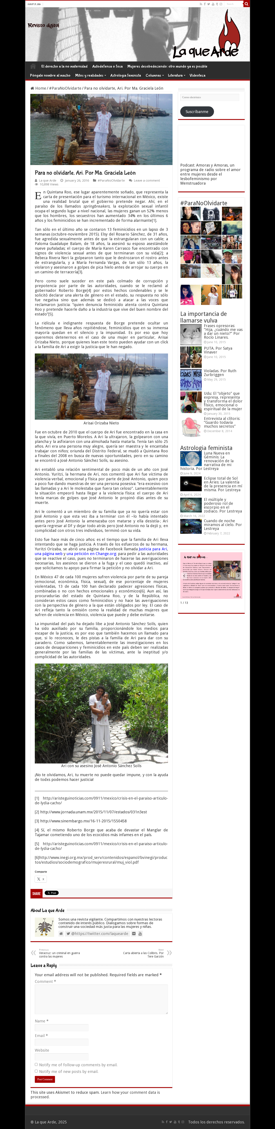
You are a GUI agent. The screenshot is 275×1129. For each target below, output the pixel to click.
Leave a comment (147, 180)
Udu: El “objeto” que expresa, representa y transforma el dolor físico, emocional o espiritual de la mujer (223, 401)
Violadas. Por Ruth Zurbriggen (220, 373)
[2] (161, 253)
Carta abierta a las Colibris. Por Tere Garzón (143, 953)
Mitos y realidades (89, 75)
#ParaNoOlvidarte (65, 88)
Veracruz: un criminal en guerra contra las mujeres (59, 953)
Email (41, 1035)
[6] (142, 591)
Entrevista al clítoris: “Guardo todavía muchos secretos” (222, 422)
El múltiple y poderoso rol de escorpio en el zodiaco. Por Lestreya (223, 505)
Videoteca (197, 75)
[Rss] (201, 4)
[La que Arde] (137, 34)
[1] (154, 220)
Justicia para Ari (153, 549)
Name (42, 1021)
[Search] (246, 4)
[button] (239, 575)
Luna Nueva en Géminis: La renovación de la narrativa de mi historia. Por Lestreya (207, 461)
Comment (45, 981)
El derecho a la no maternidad (64, 66)
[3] (80, 272)
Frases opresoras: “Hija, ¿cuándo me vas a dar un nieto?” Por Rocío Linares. (223, 331)
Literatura (175, 75)
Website (42, 1050)
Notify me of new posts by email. (68, 1071)
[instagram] (221, 4)
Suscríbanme (197, 111)
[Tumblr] (217, 4)
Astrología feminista (125, 75)
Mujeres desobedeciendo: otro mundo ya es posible (167, 66)
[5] (50, 314)
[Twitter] (209, 4)
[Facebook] (204, 4)
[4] (89, 290)
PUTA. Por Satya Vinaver (218, 350)
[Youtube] (213, 4)
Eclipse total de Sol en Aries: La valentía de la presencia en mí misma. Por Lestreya (223, 484)
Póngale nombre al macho (50, 75)
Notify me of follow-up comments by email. (78, 1065)
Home (33, 65)
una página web (49, 553)
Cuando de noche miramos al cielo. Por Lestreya (223, 525)
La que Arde (47, 180)
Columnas (153, 75)
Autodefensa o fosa (107, 66)
